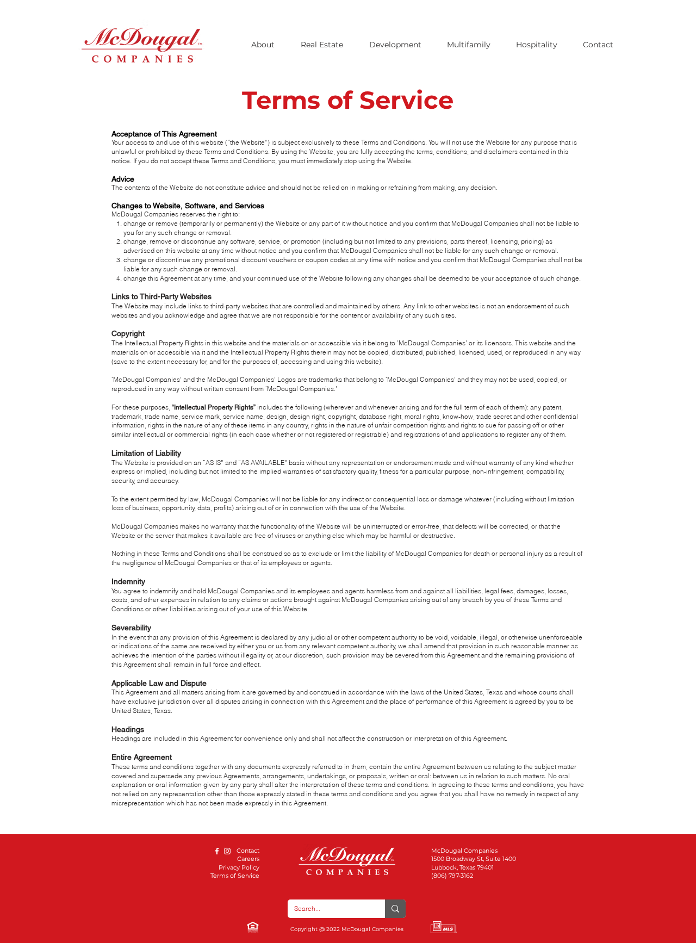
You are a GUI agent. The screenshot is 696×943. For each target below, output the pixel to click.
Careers (248, 859)
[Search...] (395, 908)
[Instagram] (227, 851)
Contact (248, 850)
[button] (268, 44)
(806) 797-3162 (452, 875)
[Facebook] (217, 851)
